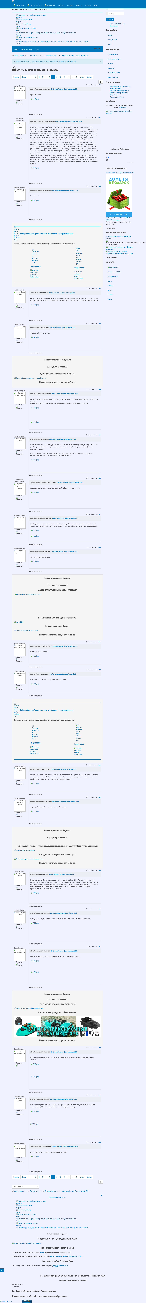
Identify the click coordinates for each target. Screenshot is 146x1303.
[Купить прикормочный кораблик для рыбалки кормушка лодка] (57, 1026)
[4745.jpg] (35, 341)
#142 (99, 117)
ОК (107, 157)
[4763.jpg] (35, 1115)
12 (68, 77)
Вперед (82, 77)
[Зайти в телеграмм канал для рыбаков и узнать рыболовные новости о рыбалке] (16, 233)
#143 (99, 186)
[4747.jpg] (35, 423)
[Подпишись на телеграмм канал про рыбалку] (35, 256)
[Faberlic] (120, 219)
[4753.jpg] (35, 658)
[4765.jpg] (35, 1160)
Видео (78, 5)
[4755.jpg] (35, 785)
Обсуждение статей (114, 72)
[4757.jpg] (35, 896)
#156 (99, 909)
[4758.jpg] (35, 930)
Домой (16, 49)
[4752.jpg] (35, 562)
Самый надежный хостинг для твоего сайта (68, 1256)
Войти (111, 19)
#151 (99, 642)
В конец (89, 77)
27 (76, 77)
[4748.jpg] (35, 464)
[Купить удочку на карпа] (119, 253)
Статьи (69, 5)
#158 (99, 1047)
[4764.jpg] (34, 1128)
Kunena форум (61, 1197)
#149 (99, 514)
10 (60, 77)
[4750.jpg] (35, 531)
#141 (99, 85)
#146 (99, 389)
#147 (99, 435)
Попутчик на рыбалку (114, 59)
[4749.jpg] (35, 498)
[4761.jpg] (35, 1068)
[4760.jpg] (35, 976)
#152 (99, 670)
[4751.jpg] (35, 536)
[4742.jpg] (35, 172)
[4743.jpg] (35, 206)
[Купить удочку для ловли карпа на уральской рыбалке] (57, 859)
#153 (99, 765)
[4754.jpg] (35, 686)
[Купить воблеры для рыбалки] (57, 378)
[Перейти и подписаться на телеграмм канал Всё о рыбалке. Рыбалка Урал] (35, 274)
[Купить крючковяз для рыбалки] (57, 622)
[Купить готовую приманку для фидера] (120, 248)
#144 (99, 288)
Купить (60, 5)
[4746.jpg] (35, 413)
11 (64, 77)
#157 (99, 946)
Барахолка (111, 68)
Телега (96, 5)
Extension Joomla (131, 162)
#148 (99, 478)
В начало (16, 77)
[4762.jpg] (35, 1081)
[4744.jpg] (35, 309)
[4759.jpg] (35, 964)
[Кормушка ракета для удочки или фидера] (116, 251)
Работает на (53, 1197)
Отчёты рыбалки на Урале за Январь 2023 (64, 89)
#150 (99, 547)
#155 (99, 870)
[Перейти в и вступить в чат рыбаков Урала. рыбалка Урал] (79, 276)
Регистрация (114, 26)
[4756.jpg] (35, 814)
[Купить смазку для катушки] (57, 604)
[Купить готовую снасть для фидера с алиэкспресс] (57, 631)
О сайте (87, 5)
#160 (99, 1142)
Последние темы (26, 49)
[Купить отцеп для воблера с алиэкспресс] (57, 850)
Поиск (37, 49)
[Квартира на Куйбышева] (120, 172)
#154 (99, 797)
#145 (99, 323)
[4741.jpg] (35, 103)
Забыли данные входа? (117, 24)
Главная (110, 35)
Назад (24, 77)
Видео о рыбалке (113, 77)
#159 (99, 1095)
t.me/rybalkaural (71, 61)
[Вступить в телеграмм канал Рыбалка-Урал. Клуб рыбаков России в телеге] (120, 128)
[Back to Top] (2, 1270)
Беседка (110, 63)
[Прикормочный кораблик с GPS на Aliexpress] (120, 237)
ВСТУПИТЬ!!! (122, 107)
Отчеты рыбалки (113, 54)
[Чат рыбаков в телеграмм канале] (79, 256)
